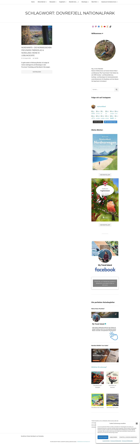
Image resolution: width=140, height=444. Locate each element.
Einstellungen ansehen (128, 437)
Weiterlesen (37, 72)
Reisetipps (84, 2)
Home (33, 2)
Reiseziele (52, 2)
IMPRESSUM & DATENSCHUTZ (83, 442)
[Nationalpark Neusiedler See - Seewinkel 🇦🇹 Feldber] (112, 112)
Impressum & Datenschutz (115, 441)
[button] (137, 423)
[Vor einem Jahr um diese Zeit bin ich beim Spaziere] (107, 117)
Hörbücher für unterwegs (98, 367)
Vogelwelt (62, 2)
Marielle (36, 58)
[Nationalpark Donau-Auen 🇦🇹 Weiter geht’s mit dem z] (98, 117)
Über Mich (94, 2)
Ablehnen (113, 437)
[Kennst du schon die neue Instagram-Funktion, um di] (98, 112)
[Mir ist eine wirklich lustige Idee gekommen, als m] (107, 112)
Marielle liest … (73, 2)
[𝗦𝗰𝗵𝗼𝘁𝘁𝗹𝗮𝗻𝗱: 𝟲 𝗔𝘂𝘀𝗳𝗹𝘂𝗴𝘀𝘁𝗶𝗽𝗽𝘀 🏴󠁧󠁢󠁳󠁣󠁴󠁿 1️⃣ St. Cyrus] (112, 117)
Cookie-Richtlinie (106, 441)
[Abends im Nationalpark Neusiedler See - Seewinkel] (93, 117)
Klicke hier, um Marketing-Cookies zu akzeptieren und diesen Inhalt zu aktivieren (105, 283)
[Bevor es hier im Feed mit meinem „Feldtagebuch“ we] (117, 112)
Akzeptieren (102, 437)
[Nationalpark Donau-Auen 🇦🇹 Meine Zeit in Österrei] (103, 117)
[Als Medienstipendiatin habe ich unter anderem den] (93, 112)
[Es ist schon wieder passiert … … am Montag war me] (103, 112)
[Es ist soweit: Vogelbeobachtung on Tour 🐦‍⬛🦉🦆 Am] (117, 117)
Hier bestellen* (105, 175)
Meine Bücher (41, 2)
